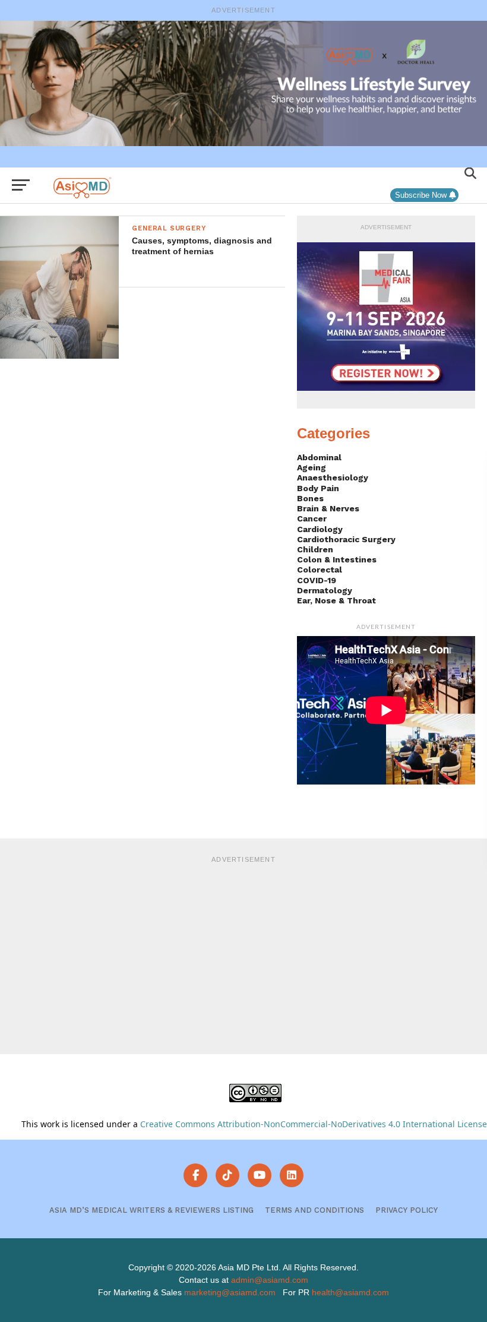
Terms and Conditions (314, 1210)
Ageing (311, 467)
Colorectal (319, 569)
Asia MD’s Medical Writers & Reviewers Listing (151, 1210)
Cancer (312, 518)
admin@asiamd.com (269, 1280)
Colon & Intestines (337, 559)
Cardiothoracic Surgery (346, 539)
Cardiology (320, 529)
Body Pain (318, 488)
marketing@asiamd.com (230, 1292)
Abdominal (319, 457)
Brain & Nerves (328, 508)
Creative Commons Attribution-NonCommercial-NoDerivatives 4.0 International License (313, 1124)
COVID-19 (316, 580)
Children (315, 549)
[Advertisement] (243, 953)
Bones (310, 498)
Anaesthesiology (332, 477)
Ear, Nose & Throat (336, 600)
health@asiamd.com (350, 1292)
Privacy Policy (406, 1210)
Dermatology (324, 590)
